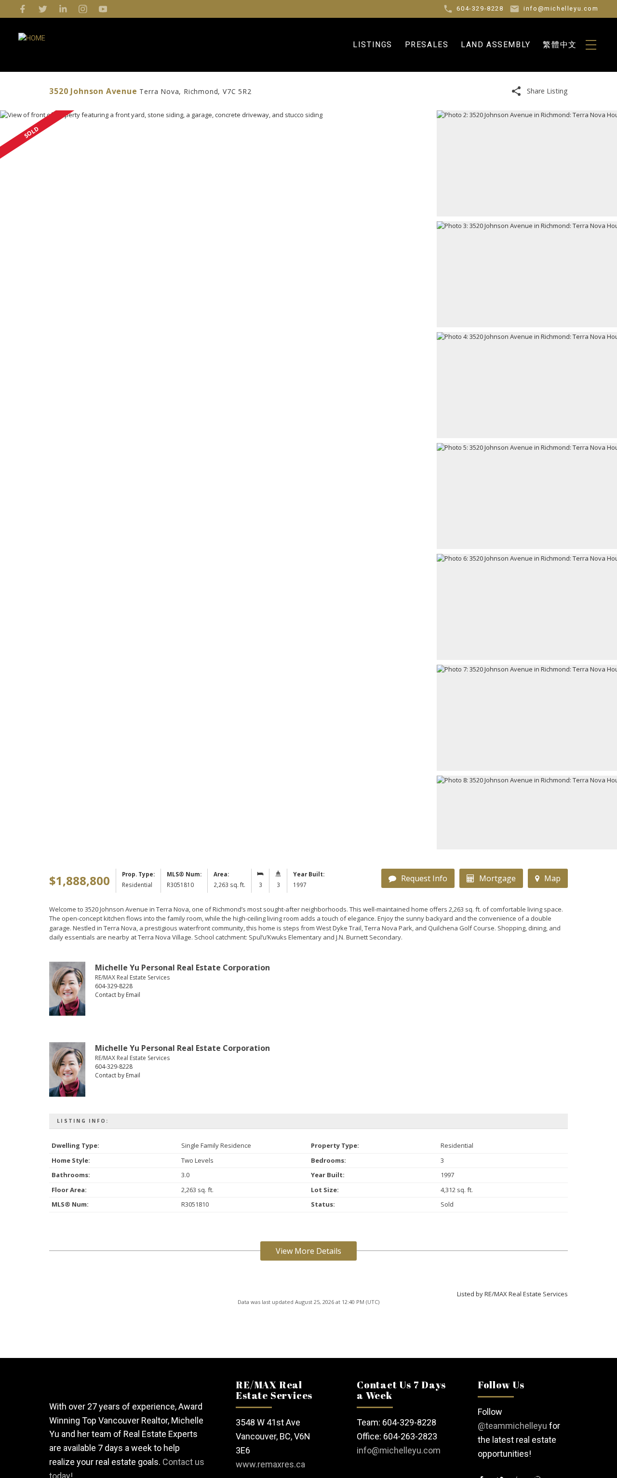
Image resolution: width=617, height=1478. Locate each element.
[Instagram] (83, 9)
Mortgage (497, 878)
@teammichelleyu (512, 1426)
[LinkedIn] (63, 9)
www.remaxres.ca (270, 1464)
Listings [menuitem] (372, 44)
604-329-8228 (114, 986)
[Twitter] (43, 9)
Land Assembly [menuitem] (496, 44)
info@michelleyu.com (399, 1450)
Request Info (424, 878)
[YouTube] (103, 9)
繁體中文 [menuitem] (560, 44)
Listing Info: (82, 1120)
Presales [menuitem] (427, 44)
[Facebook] (22, 9)
